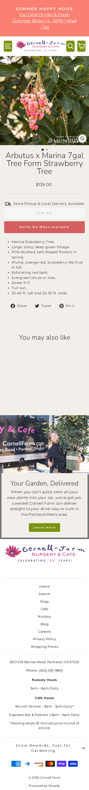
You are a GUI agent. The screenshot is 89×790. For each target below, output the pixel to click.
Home (44, 586)
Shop (44, 601)
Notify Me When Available (44, 227)
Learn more (44, 527)
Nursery (44, 616)
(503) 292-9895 (51, 670)
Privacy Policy (44, 639)
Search (44, 594)
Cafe (44, 609)
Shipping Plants (44, 647)
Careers (44, 631)
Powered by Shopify (44, 786)
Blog (44, 624)
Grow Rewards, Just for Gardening (43, 748)
